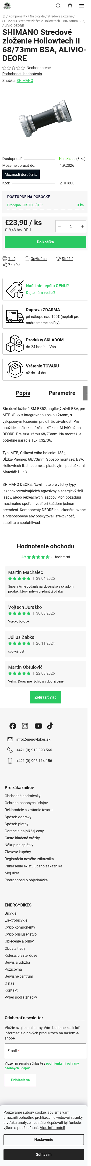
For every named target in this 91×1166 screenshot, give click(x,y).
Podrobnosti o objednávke (26, 880)
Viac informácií (52, 1128)
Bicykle (10, 913)
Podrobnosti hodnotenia (22, 74)
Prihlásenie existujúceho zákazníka (33, 866)
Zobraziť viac (45, 697)
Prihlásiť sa (20, 1080)
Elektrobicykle (16, 920)
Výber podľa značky (21, 997)
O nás (9, 983)
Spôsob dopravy (18, 817)
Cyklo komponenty (20, 927)
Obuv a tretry (15, 948)
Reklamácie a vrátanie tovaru (28, 810)
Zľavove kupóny (18, 852)
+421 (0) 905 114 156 (34, 761)
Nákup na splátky (19, 845)
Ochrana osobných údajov (26, 803)
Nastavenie (43, 1139)
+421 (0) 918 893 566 (34, 750)
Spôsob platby (16, 824)
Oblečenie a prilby (19, 941)
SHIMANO (25, 80)
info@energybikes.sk (33, 739)
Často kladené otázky (22, 838)
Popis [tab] (23, 393)
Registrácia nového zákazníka (29, 859)
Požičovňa (13, 969)
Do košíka (45, 242)
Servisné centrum (19, 976)
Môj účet (12, 873)
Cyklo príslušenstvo (21, 934)
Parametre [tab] (62, 393)
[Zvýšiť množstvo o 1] (82, 226)
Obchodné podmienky (23, 796)
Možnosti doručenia (21, 174)
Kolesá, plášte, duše (21, 955)
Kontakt (11, 990)
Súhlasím (44, 1154)
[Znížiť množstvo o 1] (59, 226)
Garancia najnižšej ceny (24, 831)
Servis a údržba (17, 962)
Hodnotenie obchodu (45, 546)
